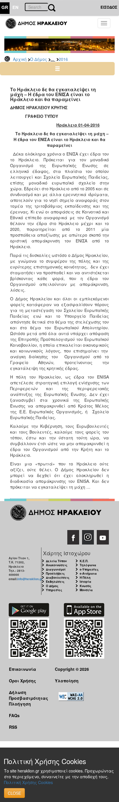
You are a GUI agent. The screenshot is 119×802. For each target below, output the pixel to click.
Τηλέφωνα (88, 565)
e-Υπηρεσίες (89, 569)
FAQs (14, 715)
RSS (13, 727)
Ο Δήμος (38, 59)
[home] (39, 26)
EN (15, 7)
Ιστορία (85, 582)
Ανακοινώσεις (56, 565)
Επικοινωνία (22, 669)
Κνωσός (85, 586)
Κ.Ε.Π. (84, 561)
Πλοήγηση (20, 704)
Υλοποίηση (67, 681)
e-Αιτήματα (88, 573)
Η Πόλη (85, 578)
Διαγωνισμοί (56, 569)
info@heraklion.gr (29, 579)
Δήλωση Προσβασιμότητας (27, 695)
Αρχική (20, 59)
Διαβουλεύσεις (57, 578)
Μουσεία (86, 590)
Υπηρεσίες (54, 590)
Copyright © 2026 (72, 669)
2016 (63, 59)
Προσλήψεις (55, 573)
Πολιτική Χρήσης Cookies (28, 782)
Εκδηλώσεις (55, 582)
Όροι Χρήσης (22, 681)
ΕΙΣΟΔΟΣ (109, 7)
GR (4, 7)
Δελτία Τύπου (56, 561)
